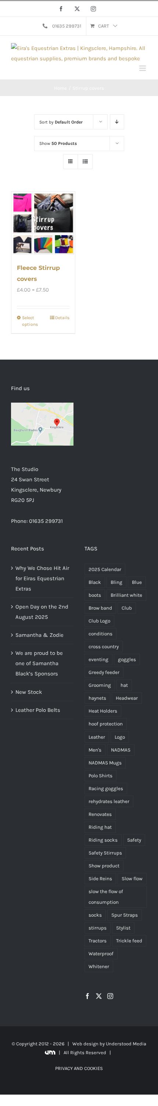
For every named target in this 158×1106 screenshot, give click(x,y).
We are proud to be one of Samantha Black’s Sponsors (39, 663)
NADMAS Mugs (105, 763)
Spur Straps (124, 915)
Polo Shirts (100, 775)
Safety (134, 840)
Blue (137, 582)
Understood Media (126, 1043)
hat (124, 685)
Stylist (123, 928)
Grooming (100, 685)
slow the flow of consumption (106, 897)
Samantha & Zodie (39, 635)
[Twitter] (99, 996)
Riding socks (103, 840)
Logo (120, 737)
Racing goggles (106, 788)
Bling (116, 582)
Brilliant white (126, 595)
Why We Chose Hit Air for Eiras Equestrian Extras (42, 578)
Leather (97, 737)
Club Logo (99, 621)
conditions (100, 633)
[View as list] (85, 161)
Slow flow (132, 878)
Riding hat (100, 827)
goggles (127, 659)
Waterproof (101, 953)
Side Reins (100, 878)
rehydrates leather (109, 801)
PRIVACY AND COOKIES (79, 1068)
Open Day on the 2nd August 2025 (41, 611)
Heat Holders (103, 711)
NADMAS (120, 750)
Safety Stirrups (105, 853)
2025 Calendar (105, 569)
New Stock (28, 692)
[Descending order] (117, 121)
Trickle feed (129, 940)
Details (62, 317)
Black (95, 582)
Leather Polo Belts (37, 710)
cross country (104, 646)
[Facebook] (87, 996)
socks (95, 915)
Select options (30, 321)
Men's (95, 750)
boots (95, 595)
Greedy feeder (104, 672)
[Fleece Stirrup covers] (43, 223)
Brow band (100, 608)
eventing (98, 659)
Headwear (127, 698)
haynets (97, 698)
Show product (104, 865)
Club (127, 608)
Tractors (98, 940)
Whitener (99, 966)
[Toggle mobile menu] (143, 68)
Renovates (100, 814)
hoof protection (106, 724)
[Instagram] (110, 996)
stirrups (98, 928)
